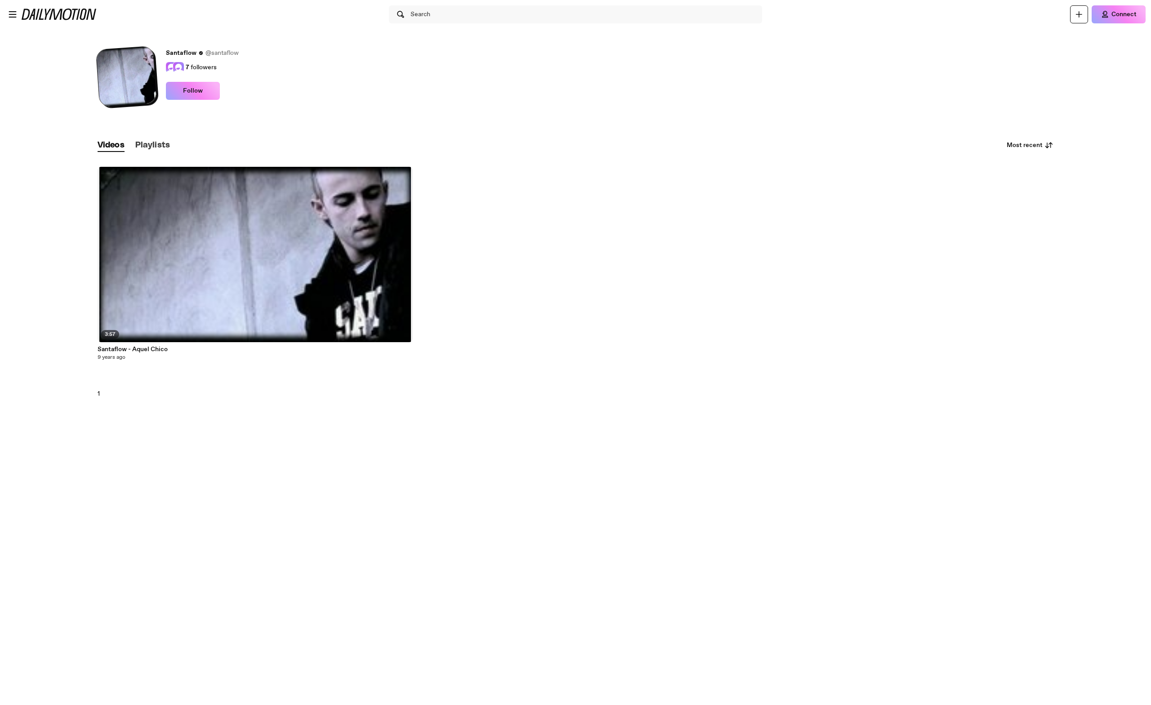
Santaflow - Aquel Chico (133, 349)
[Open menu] (12, 14)
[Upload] (1079, 14)
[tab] (111, 145)
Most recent (1025, 145)
